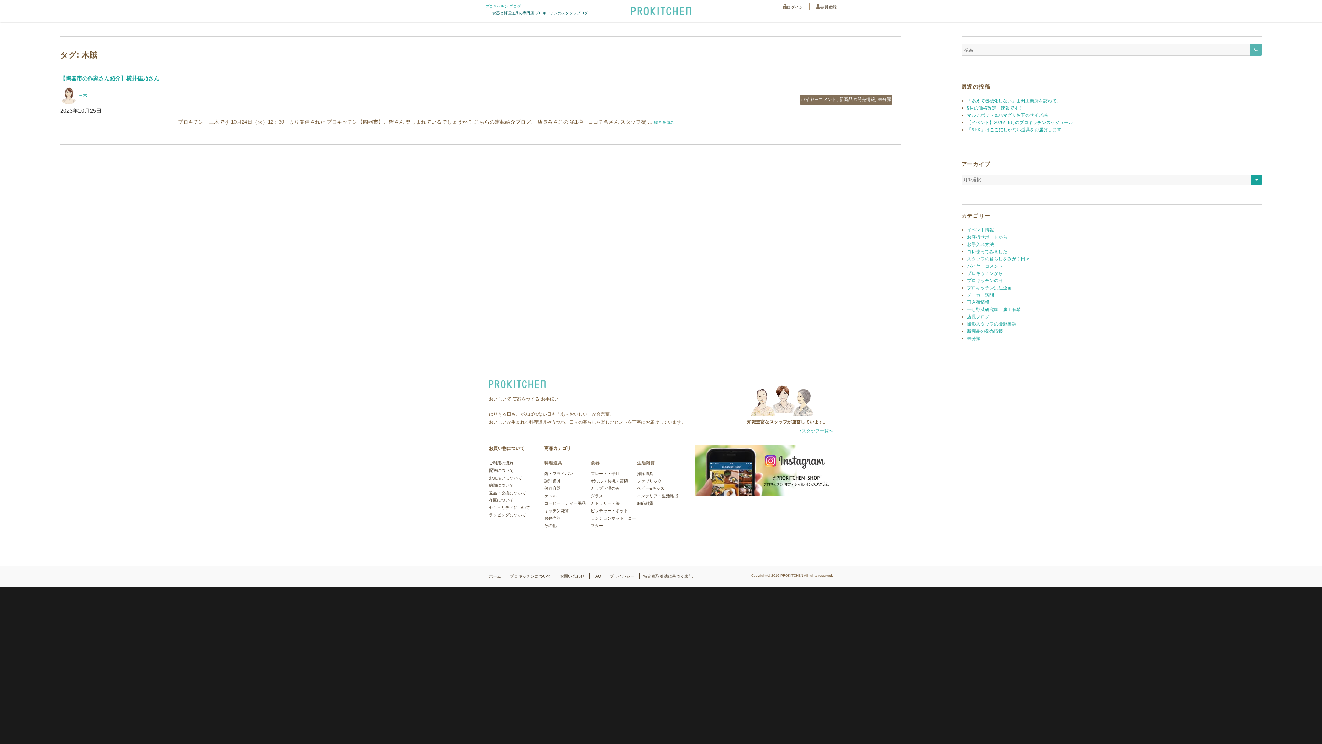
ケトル (550, 496)
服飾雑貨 (645, 503)
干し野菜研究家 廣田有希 (994, 309)
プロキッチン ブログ (503, 6)
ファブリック (649, 481)
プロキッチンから (985, 273)
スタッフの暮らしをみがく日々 (998, 258)
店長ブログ (978, 316)
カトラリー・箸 (605, 503)
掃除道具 (645, 473)
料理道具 (553, 462)
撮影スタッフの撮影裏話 (991, 324)
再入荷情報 (978, 302)
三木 (82, 95)
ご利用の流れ (501, 463)
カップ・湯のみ (605, 488)
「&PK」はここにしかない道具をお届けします (1014, 129)
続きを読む (664, 122)
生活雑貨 (646, 462)
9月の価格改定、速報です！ (995, 108)
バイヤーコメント (819, 99)
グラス (597, 496)
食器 (595, 462)
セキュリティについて (509, 507)
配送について (501, 470)
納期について (501, 485)
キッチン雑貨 (556, 510)
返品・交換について (507, 492)
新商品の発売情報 (857, 99)
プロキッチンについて (530, 576)
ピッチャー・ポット (609, 510)
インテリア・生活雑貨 (657, 496)
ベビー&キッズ (650, 488)
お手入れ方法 (980, 244)
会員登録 (828, 6)
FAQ (597, 576)
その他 (550, 525)
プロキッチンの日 (985, 280)
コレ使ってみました (987, 251)
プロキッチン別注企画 (989, 287)
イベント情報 (980, 229)
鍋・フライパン (558, 473)
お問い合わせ (572, 576)
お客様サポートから (987, 237)
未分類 (884, 99)
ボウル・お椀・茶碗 (609, 481)
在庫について (501, 500)
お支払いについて (505, 478)
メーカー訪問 (980, 295)
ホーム (495, 576)
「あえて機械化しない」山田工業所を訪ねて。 (1014, 100)
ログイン (795, 7)
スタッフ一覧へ (817, 430)
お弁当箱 (552, 518)
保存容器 (552, 488)
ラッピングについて (507, 515)
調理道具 (552, 481)
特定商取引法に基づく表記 (668, 576)
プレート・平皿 (605, 473)
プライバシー (622, 576)
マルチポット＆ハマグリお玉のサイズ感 (1007, 115)
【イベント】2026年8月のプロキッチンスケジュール (1020, 122)
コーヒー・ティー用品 (565, 503)
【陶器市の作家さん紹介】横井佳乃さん (109, 78)
